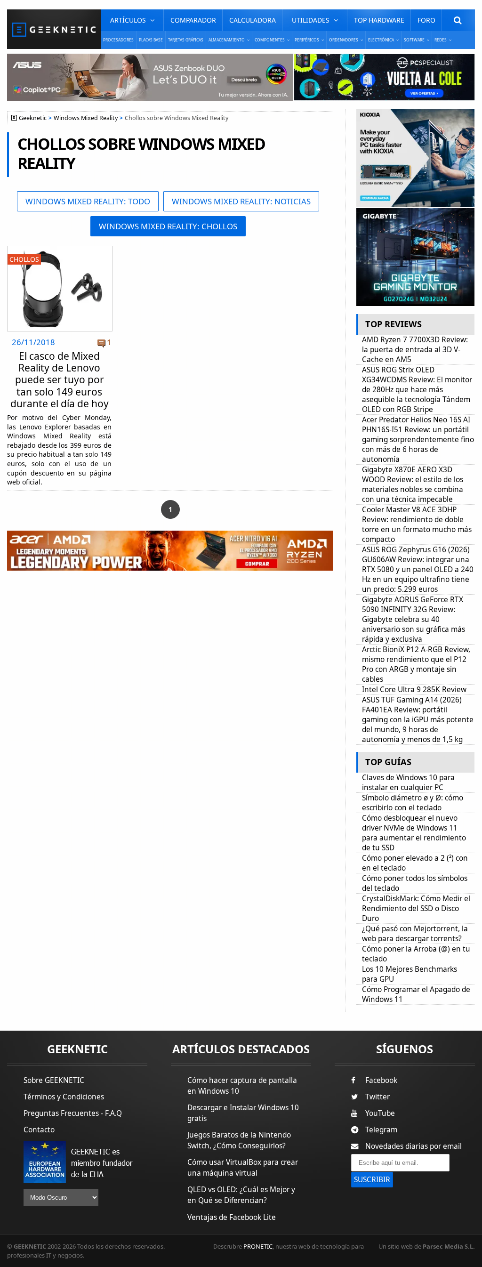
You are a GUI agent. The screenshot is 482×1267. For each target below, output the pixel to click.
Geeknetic (33, 118)
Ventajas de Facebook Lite (231, 1217)
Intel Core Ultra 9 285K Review (414, 689)
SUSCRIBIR (372, 1180)
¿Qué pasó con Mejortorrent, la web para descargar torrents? (415, 934)
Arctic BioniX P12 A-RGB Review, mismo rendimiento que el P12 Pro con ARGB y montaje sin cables (416, 664)
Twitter (377, 1097)
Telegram (381, 1130)
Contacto (39, 1130)
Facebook (381, 1080)
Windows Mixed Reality (86, 118)
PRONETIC (258, 1246)
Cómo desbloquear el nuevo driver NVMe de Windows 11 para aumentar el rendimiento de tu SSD (414, 833)
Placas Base (151, 39)
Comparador (193, 20)
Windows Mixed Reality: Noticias (241, 201)
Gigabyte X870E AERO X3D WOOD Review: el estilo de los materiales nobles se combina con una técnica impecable (412, 484)
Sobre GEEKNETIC (54, 1080)
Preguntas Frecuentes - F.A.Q (73, 1113)
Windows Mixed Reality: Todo (87, 201)
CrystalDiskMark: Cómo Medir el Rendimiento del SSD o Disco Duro (416, 908)
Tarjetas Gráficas (185, 39)
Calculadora (252, 20)
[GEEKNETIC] (54, 29)
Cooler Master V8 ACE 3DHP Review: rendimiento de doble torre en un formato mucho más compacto (417, 524)
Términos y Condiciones (64, 1097)
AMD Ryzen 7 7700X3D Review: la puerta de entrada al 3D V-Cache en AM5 (415, 349)
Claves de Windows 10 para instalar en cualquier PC (408, 782)
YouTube (380, 1113)
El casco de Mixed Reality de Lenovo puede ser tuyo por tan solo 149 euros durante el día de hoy (59, 379)
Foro (426, 20)
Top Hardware (379, 20)
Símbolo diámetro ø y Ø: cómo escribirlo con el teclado (412, 803)
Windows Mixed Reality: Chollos (168, 226)
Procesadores (118, 39)
